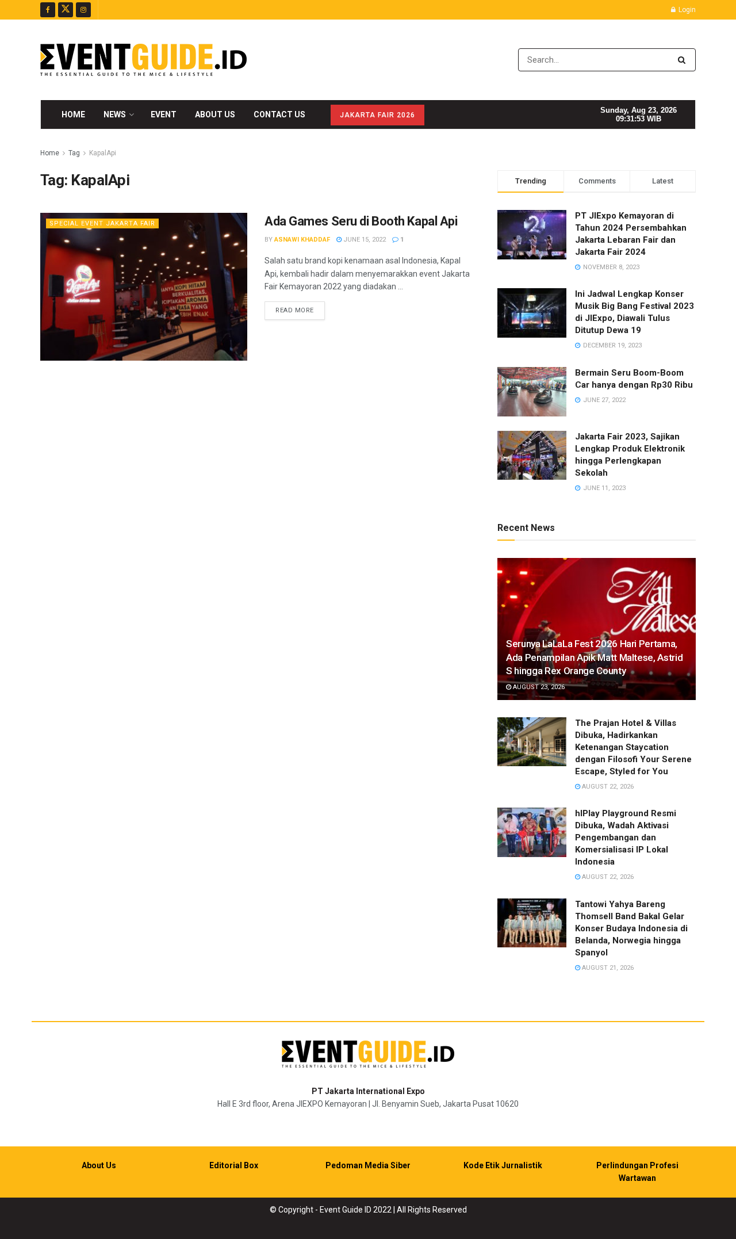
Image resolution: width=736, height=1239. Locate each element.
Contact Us (279, 114)
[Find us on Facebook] (47, 10)
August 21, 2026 (607, 968)
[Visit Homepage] (143, 60)
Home (73, 114)
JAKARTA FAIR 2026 (377, 115)
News (114, 114)
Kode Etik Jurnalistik (502, 1165)
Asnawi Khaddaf (302, 239)
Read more (300, 310)
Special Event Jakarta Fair (102, 223)
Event (164, 114)
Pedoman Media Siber (368, 1165)
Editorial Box (233, 1165)
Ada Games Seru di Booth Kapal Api (360, 221)
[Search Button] (684, 59)
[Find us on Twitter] (65, 10)
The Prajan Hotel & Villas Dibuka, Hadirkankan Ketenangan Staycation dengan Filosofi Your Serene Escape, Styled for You (633, 747)
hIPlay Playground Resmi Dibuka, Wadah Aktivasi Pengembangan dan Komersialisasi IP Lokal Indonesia (625, 837)
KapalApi (102, 153)
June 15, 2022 (364, 239)
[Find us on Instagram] (83, 10)
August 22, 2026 (607, 786)
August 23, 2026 (538, 687)
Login (686, 10)
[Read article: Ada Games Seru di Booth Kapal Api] (143, 287)
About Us (215, 114)
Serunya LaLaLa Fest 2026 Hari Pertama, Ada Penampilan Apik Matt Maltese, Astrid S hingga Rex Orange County (594, 657)
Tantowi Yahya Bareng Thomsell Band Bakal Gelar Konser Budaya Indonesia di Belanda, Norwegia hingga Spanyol (631, 928)
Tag (74, 153)
